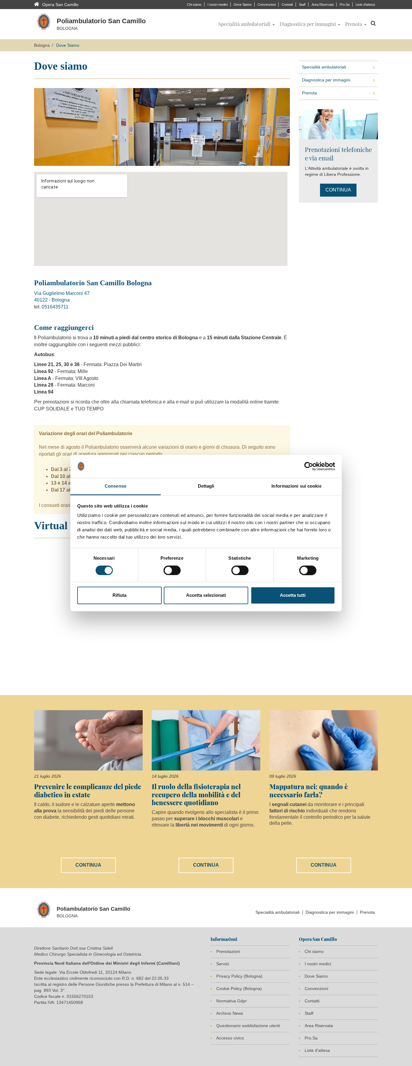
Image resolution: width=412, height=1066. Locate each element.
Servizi (222, 963)
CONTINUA (338, 189)
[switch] (172, 570)
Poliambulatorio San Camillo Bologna (94, 283)
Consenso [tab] (115, 486)
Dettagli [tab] (206, 486)
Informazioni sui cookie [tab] (296, 486)
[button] (246, 24)
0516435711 (55, 306)
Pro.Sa (345, 4)
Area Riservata (323, 4)
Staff (302, 4)
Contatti (287, 4)
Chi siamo (194, 4)
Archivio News (229, 1013)
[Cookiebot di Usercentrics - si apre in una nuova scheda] (308, 466)
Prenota (309, 92)
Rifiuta (119, 595)
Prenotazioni (228, 951)
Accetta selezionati (206, 595)
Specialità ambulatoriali (324, 67)
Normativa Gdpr (231, 1000)
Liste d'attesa (365, 4)
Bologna (42, 45)
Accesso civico (230, 1038)
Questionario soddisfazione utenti (248, 1025)
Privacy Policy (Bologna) (239, 976)
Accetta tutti (293, 595)
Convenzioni (267, 4)
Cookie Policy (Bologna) (239, 988)
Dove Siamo (243, 4)
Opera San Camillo (60, 4)
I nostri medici (218, 4)
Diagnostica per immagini (326, 79)
